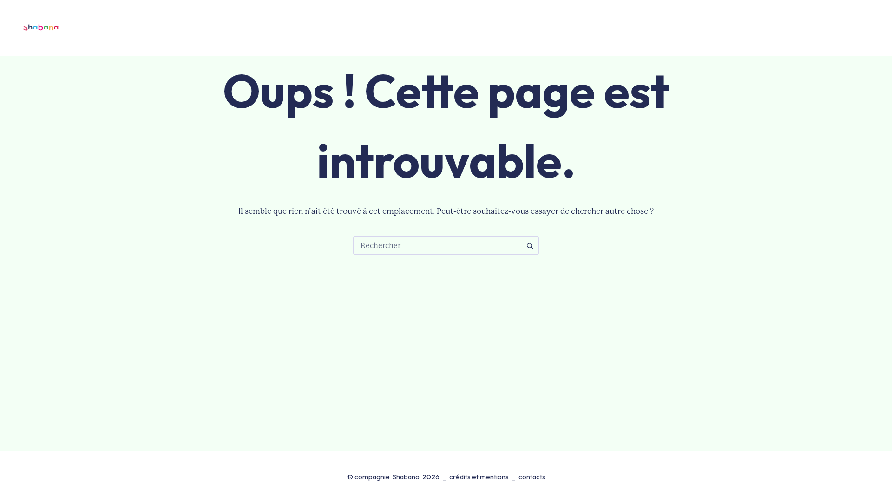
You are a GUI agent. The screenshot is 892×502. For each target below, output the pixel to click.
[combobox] (437, 245)
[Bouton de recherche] (529, 245)
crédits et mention (477, 476)
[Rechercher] (834, 28)
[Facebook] (856, 28)
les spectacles (298, 28)
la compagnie (437, 28)
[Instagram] (874, 28)
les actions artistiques (528, 28)
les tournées (372, 28)
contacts (602, 28)
